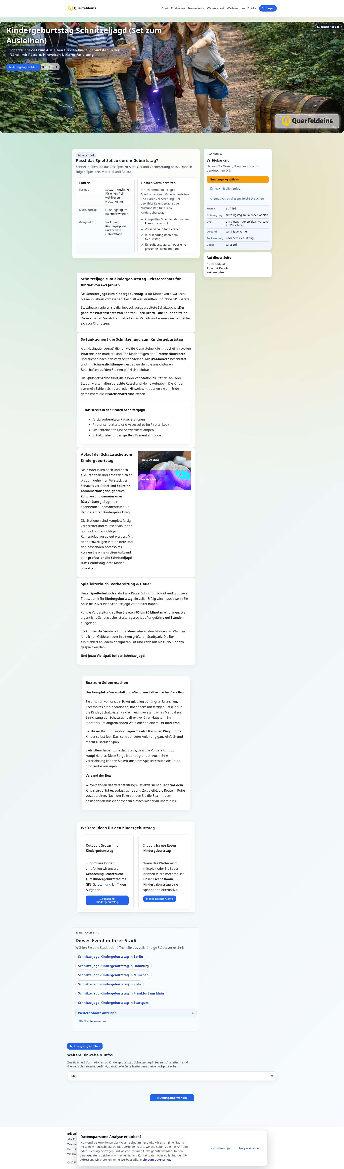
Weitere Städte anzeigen (97, 1013)
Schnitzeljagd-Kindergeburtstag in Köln (109, 984)
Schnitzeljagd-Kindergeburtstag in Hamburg (113, 966)
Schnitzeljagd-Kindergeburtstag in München (113, 975)
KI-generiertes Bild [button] (328, 26)
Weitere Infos (216, 272)
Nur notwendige (220, 1148)
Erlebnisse (178, 8)
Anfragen (268, 8)
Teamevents (196, 8)
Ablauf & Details (218, 268)
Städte (252, 8)
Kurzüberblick (216, 264)
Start (165, 8)
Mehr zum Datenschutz (155, 1159)
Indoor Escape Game (159, 898)
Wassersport (215, 8)
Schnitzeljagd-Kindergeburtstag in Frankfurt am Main (121, 993)
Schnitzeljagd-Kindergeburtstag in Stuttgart (113, 1002)
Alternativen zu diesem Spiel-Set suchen (237, 198)
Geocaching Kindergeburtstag (107, 900)
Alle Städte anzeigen (92, 1021)
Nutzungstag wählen (23, 67)
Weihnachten (236, 8)
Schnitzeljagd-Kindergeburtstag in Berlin (110, 956)
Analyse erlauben (249, 1148)
